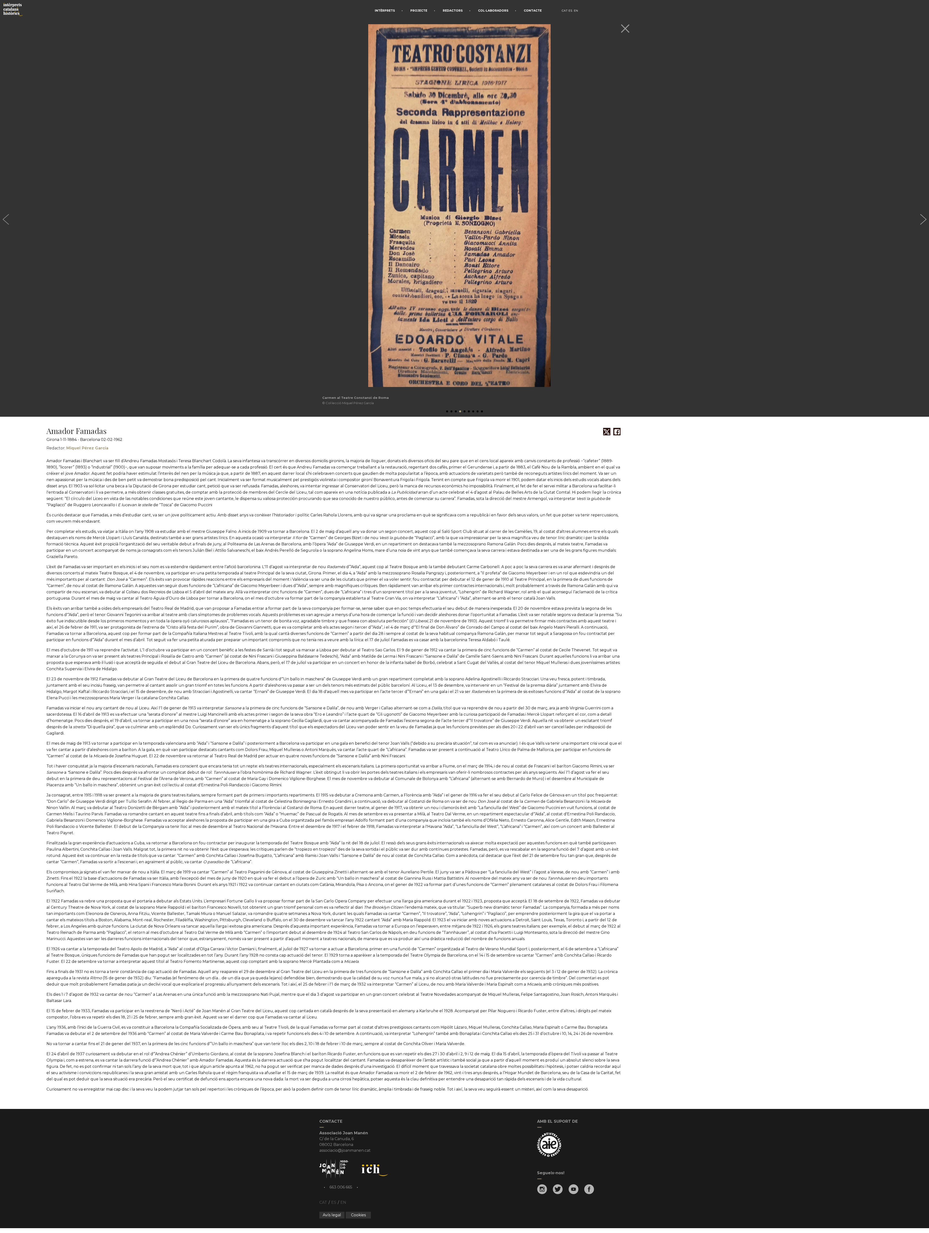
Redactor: (77, 448)
